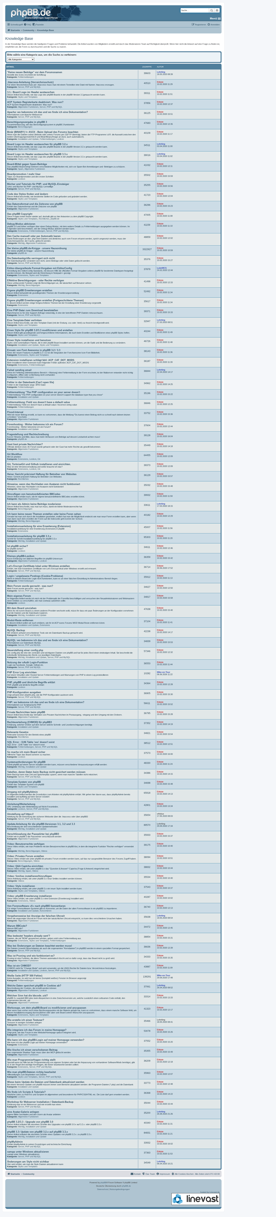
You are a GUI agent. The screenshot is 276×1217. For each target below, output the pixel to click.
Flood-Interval (15, 412)
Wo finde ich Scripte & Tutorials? (26, 1092)
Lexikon (60, 139)
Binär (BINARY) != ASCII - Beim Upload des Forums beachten (42, 132)
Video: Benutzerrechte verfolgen (25, 844)
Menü (213, 18)
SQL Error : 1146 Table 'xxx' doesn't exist (30, 742)
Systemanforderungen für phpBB (26, 762)
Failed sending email (19, 370)
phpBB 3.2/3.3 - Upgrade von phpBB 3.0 (30, 1121)
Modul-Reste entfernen (20, 620)
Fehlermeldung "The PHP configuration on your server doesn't (43, 392)
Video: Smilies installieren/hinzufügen (29, 876)
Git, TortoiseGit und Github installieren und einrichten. (39, 464)
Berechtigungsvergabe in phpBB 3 (27, 122)
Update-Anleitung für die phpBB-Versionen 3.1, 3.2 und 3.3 (41, 824)
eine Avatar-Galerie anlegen (23, 1111)
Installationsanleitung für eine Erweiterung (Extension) (39, 526)
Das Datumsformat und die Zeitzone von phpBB (35, 204)
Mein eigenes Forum (19, 596)
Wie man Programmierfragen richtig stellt (31, 1059)
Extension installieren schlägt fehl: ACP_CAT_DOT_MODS (40, 360)
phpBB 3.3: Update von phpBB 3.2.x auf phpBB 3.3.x (37, 1131)
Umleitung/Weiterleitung (21, 804)
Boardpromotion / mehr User (24, 174)
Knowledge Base (19, 38)
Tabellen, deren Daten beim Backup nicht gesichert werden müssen (46, 772)
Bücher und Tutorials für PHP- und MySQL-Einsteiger (38, 184)
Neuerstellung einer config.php (25, 650)
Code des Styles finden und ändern (27, 194)
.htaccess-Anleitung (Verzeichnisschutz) (30, 82)
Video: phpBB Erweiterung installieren (29, 896)
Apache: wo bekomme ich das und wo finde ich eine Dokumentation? (47, 112)
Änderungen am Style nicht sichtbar (28, 1161)
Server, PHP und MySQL (29, 87)
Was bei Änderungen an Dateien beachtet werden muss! (39, 945)
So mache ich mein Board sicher (26, 752)
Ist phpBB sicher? (17, 546)
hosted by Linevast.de (210, 1192)
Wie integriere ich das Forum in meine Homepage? (36, 1030)
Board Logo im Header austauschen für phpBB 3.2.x (37, 144)
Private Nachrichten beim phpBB (26, 712)
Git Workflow (14, 454)
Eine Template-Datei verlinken (24, 320)
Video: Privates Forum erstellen (25, 856)
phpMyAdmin (15, 1141)
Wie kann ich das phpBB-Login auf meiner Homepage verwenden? (45, 1039)
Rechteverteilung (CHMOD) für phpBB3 (29, 722)
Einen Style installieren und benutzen (29, 340)
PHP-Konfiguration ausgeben (24, 692)
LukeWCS (162, 268)
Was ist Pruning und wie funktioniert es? (31, 955)
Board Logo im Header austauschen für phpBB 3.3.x (37, 154)
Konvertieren (45, 911)
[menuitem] (27, 24)
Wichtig (21, 243)
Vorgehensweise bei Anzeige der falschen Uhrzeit (36, 915)
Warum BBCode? (17, 925)
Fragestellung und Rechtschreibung (28, 434)
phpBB (103, 1182)
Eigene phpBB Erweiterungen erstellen (29, 290)
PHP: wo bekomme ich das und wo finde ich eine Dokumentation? (45, 702)
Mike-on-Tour (163, 672)
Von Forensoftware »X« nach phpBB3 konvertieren (36, 906)
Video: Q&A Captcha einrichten (25, 866)
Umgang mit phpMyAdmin (22, 791)
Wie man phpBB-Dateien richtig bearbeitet (31, 1072)
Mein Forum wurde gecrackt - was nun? (30, 586)
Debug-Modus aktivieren (21, 223)
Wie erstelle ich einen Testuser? (25, 1020)
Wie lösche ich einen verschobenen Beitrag (32, 1049)
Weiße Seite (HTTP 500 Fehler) (24, 975)
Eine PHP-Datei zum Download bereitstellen (32, 310)
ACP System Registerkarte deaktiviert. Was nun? (35, 102)
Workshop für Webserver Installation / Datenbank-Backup (40, 1102)
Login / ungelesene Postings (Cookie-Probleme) (35, 576)
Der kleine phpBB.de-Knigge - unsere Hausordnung (37, 248)
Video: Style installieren (21, 886)
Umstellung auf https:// (20, 814)
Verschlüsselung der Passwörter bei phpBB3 (33, 834)
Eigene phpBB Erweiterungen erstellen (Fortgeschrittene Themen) (45, 300)
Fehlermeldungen (26, 77)
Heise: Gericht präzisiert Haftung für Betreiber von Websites (41, 474)
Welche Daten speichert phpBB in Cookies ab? (34, 985)
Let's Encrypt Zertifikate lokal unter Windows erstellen (38, 566)
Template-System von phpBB (24, 782)
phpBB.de (55, 219)
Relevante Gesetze (17, 732)
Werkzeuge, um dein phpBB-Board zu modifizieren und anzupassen (46, 1007)
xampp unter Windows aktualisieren (28, 1151)
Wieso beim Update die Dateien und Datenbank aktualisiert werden (45, 1082)
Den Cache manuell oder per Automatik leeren (34, 236)
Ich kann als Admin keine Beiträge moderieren (34, 504)
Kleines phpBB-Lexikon (20, 556)
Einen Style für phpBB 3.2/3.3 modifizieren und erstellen (40, 330)
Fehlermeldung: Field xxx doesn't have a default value (38, 402)
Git (39, 459)
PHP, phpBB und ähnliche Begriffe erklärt (31, 682)
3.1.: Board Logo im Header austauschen (30, 92)
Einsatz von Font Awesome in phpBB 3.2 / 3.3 (33, 350)
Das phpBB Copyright (19, 214)
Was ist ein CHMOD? (19, 965)
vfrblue (160, 814)
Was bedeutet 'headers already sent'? (28, 935)
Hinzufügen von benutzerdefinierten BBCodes (33, 494)
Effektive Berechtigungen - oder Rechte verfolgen (35, 280)
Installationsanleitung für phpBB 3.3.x (29, 536)
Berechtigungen (25, 127)
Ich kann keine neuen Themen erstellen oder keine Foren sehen (44, 514)
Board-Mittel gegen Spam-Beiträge (27, 164)
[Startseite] (34, 13)
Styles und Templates (28, 97)
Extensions (23, 231)
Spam (20, 169)
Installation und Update (28, 139)
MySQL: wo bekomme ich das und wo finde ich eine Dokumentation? (47, 640)
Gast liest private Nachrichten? (25, 444)
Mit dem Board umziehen (21, 608)
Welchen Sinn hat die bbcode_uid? (27, 995)
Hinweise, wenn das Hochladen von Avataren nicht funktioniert (43, 484)
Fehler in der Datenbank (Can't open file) (30, 382)
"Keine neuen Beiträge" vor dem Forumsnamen (34, 72)
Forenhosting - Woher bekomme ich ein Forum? (35, 424)
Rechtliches (44, 219)
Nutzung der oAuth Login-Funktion (27, 662)
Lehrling (161, 72)
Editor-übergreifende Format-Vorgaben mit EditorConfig (39, 268)
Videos (44, 851)
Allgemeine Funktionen (28, 107)
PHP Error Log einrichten (22, 672)
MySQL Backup (16, 630)
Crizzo (160, 82)
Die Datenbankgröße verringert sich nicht (31, 258)
